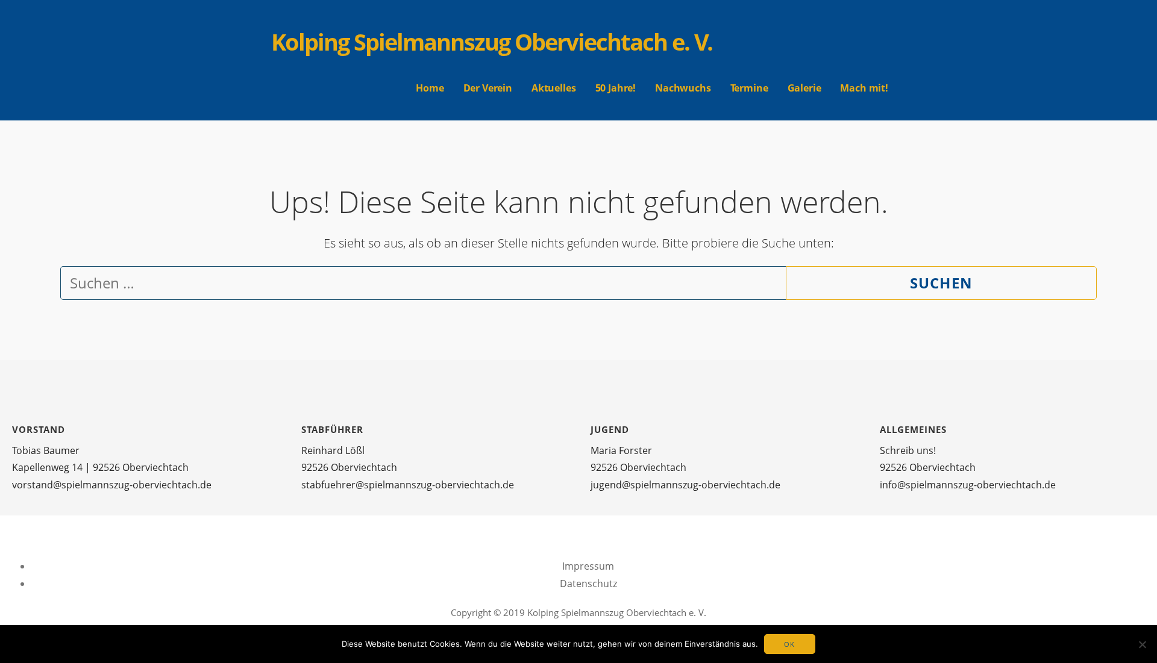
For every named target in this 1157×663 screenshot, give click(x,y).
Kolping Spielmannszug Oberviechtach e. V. (491, 41)
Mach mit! (864, 88)
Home (430, 88)
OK (789, 644)
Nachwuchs (683, 88)
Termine (749, 88)
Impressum (588, 566)
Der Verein (487, 88)
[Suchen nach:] (423, 284)
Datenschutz (588, 583)
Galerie (804, 88)
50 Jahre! (615, 88)
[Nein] (1142, 644)
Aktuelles (553, 88)
